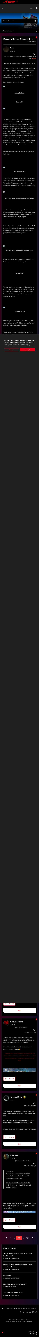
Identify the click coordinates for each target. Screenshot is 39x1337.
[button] (6, 1003)
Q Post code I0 (7, 1275)
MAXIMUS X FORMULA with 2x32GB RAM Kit (15, 1284)
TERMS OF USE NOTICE (14, 1319)
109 (27, 1238)
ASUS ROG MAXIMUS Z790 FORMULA (13, 1293)
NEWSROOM (18, 1309)
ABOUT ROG (5, 1309)
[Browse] (3, 8)
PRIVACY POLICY (25, 1319)
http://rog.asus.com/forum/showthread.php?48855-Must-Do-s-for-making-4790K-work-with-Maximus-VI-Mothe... (18, 1185)
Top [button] (2, 1332)
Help (31, 8)
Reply (19, 1010)
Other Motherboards (8, 31)
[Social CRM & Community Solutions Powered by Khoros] (33, 1333)
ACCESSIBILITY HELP (29, 1309)
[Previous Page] (6, 1238)
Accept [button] (27, 350)
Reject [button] (11, 350)
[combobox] (19, 21)
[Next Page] (32, 1238)
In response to (21, 1027)
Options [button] (36, 31)
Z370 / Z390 (7, 1286)
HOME (11, 1309)
